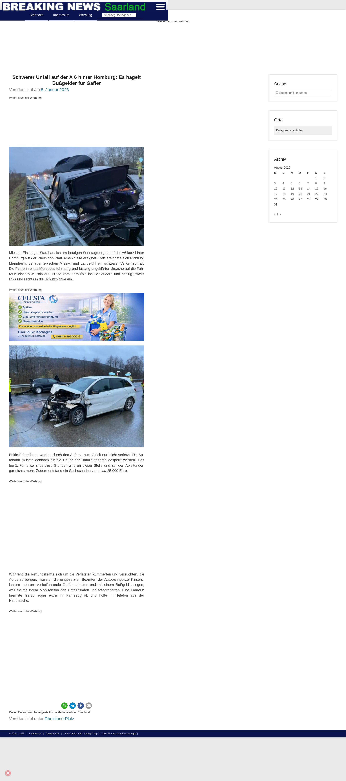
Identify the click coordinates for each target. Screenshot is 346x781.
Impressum (61, 15)
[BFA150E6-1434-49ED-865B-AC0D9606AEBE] (76, 317)
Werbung (85, 15)
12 (292, 188)
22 (316, 194)
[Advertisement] (173, 49)
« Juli (277, 214)
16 (325, 188)
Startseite (36, 15)
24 (275, 199)
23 (325, 194)
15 (316, 188)
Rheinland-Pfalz (59, 718)
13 (300, 188)
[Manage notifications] (8, 773)
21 (308, 194)
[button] (64, 705)
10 (275, 188)
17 (275, 194)
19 (292, 194)
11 (283, 188)
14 (308, 188)
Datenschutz (52, 733)
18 (284, 194)
